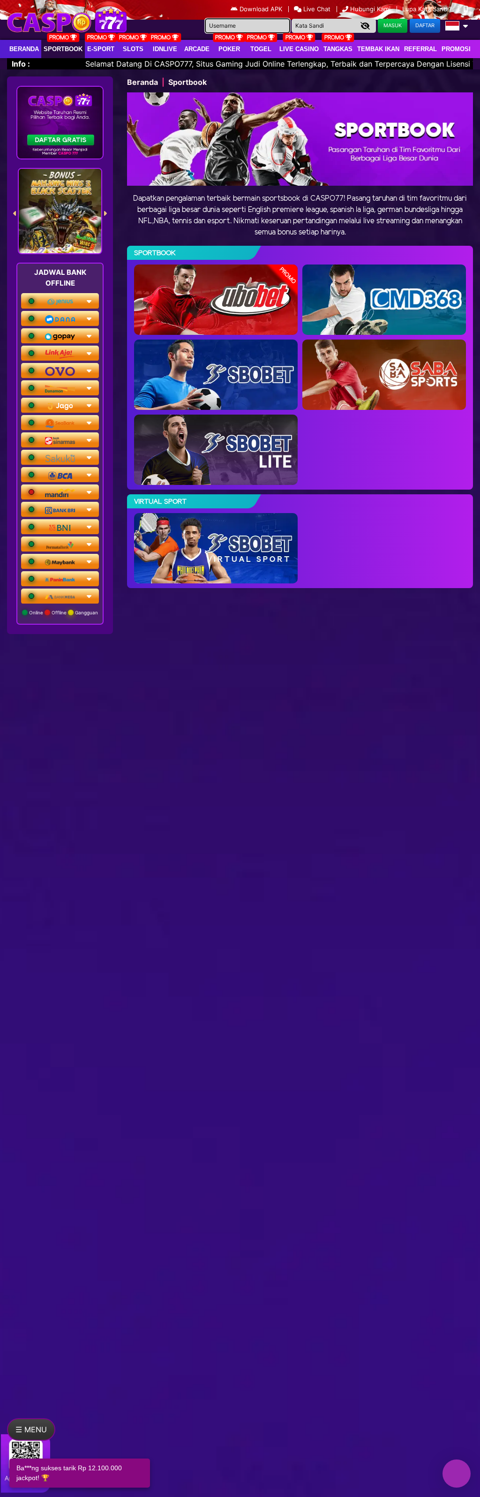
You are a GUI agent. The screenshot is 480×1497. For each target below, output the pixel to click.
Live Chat (315, 9)
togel (260, 49)
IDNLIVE (165, 49)
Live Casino (299, 49)
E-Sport (100, 49)
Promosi (456, 49)
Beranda (24, 49)
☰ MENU (31, 1429)
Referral (420, 49)
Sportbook (63, 49)
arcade (197, 49)
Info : (21, 63)
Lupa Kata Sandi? (428, 9)
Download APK (261, 9)
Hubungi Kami (370, 9)
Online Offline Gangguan (63, 612)
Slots (133, 49)
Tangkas (337, 49)
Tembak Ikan (378, 49)
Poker (229, 49)
